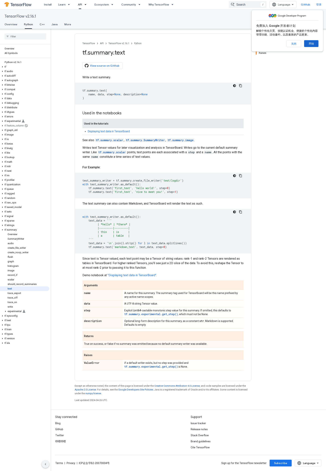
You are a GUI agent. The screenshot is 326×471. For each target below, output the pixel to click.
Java (55, 24)
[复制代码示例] (241, 86)
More (67, 24)
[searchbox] (25, 36)
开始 (311, 43)
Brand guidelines (201, 441)
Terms (59, 463)
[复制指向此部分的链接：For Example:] (104, 167)
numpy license (93, 393)
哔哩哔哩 (60, 441)
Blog (58, 423)
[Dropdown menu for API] (86, 4)
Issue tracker (198, 423)
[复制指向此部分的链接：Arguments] (101, 285)
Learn (61, 4)
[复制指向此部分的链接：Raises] (96, 355)
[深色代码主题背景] (234, 86)
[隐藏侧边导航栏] (45, 464)
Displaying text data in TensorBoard (109, 131)
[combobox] (248, 4)
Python (28, 24)
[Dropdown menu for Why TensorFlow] (173, 4)
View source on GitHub (104, 65)
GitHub (305, 4)
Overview (11, 24)
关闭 (293, 43)
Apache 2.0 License (85, 389)
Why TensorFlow (158, 4)
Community (128, 4)
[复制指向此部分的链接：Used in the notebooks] (125, 113)
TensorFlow (88, 43)
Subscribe (280, 463)
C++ (42, 24)
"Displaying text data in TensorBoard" (132, 275)
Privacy (71, 463)
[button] (24, 67)
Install (48, 4)
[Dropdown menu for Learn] (70, 4)
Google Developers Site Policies (135, 389)
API (80, 4)
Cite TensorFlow (200, 447)
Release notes (199, 429)
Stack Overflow (200, 435)
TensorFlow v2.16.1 (20, 16)
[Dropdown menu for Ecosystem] (113, 4)
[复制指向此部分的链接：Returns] (97, 336)
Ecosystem (102, 4)
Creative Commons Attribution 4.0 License (177, 385)
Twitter (59, 435)
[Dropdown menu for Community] (140, 4)
